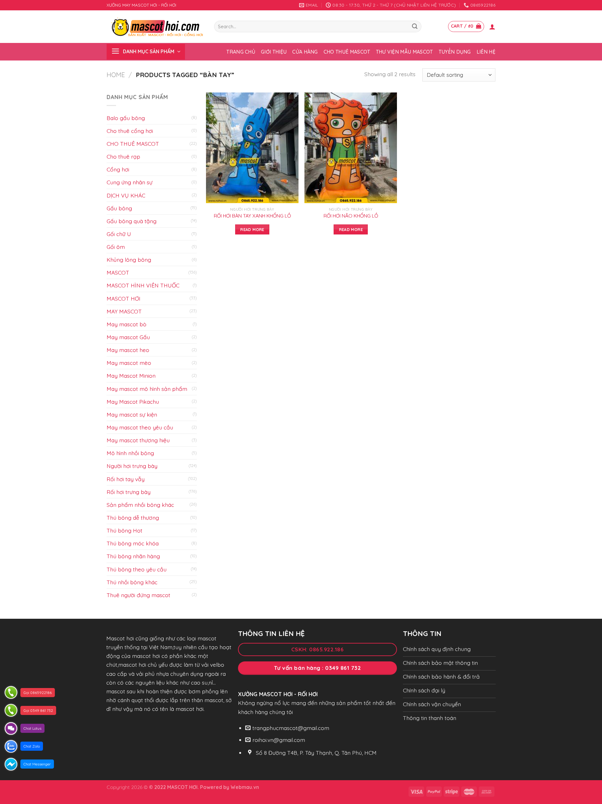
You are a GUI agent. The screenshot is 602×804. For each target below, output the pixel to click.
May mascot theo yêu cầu (140, 427)
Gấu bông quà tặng (131, 221)
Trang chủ (240, 52)
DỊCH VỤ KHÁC (126, 195)
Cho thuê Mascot (347, 52)
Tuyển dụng (455, 52)
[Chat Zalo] (11, 746)
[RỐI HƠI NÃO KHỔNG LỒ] (350, 147)
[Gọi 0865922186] (11, 692)
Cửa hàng (305, 52)
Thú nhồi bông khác (132, 582)
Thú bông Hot (124, 530)
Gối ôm (116, 246)
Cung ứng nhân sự (129, 182)
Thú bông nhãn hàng (133, 556)
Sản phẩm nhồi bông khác (140, 504)
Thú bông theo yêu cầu (136, 569)
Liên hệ (486, 52)
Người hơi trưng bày (132, 465)
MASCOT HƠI (123, 298)
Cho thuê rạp (123, 156)
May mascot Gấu (128, 337)
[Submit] (414, 26)
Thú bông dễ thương (133, 517)
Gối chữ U (119, 233)
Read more (252, 229)
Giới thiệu (274, 52)
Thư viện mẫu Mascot (404, 52)
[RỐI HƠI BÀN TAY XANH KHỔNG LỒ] (252, 147)
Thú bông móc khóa (133, 543)
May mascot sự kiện (132, 414)
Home (116, 75)
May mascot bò (126, 324)
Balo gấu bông (126, 117)
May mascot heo (128, 349)
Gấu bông (119, 208)
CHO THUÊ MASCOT (133, 143)
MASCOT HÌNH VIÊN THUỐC (143, 285)
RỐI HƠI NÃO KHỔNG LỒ (351, 216)
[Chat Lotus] (11, 728)
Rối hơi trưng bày (128, 491)
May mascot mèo (129, 362)
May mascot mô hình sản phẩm (147, 388)
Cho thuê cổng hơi (130, 130)
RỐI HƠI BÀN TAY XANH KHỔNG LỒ (252, 216)
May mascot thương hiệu (138, 440)
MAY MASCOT (124, 311)
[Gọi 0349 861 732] (11, 710)
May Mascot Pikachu (133, 401)
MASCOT (118, 272)
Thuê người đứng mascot (138, 594)
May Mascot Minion (131, 375)
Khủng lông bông (129, 259)
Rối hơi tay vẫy (126, 479)
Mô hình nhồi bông (130, 452)
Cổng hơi (118, 169)
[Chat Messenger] (11, 764)
